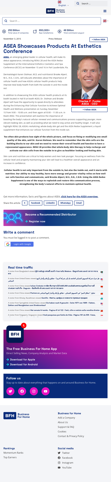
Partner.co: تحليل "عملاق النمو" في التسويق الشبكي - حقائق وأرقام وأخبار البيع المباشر (62, 293)
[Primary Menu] (104, 11)
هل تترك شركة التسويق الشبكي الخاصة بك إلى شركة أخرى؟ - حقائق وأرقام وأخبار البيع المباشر (53, 279)
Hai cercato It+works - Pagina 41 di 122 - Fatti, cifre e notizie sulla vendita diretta (64, 310)
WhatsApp (65, 203)
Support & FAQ (66, 426)
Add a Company (66, 417)
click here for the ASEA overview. (79, 196)
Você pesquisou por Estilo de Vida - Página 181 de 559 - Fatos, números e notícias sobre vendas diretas (52, 316)
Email (79, 203)
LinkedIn (50, 203)
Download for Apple (22, 359)
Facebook (35, 203)
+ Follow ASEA (98, 39)
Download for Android (24, 364)
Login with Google (22, 244)
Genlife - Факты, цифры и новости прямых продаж (64, 298)
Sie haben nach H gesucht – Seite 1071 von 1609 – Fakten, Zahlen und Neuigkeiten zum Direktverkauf (51, 304)
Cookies (62, 431)
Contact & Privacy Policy (71, 436)
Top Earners (10, 457)
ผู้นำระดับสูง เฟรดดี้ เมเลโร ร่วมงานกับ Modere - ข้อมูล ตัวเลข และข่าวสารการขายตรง (53, 272)
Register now (37, 221)
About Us (63, 422)
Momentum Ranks (13, 452)
